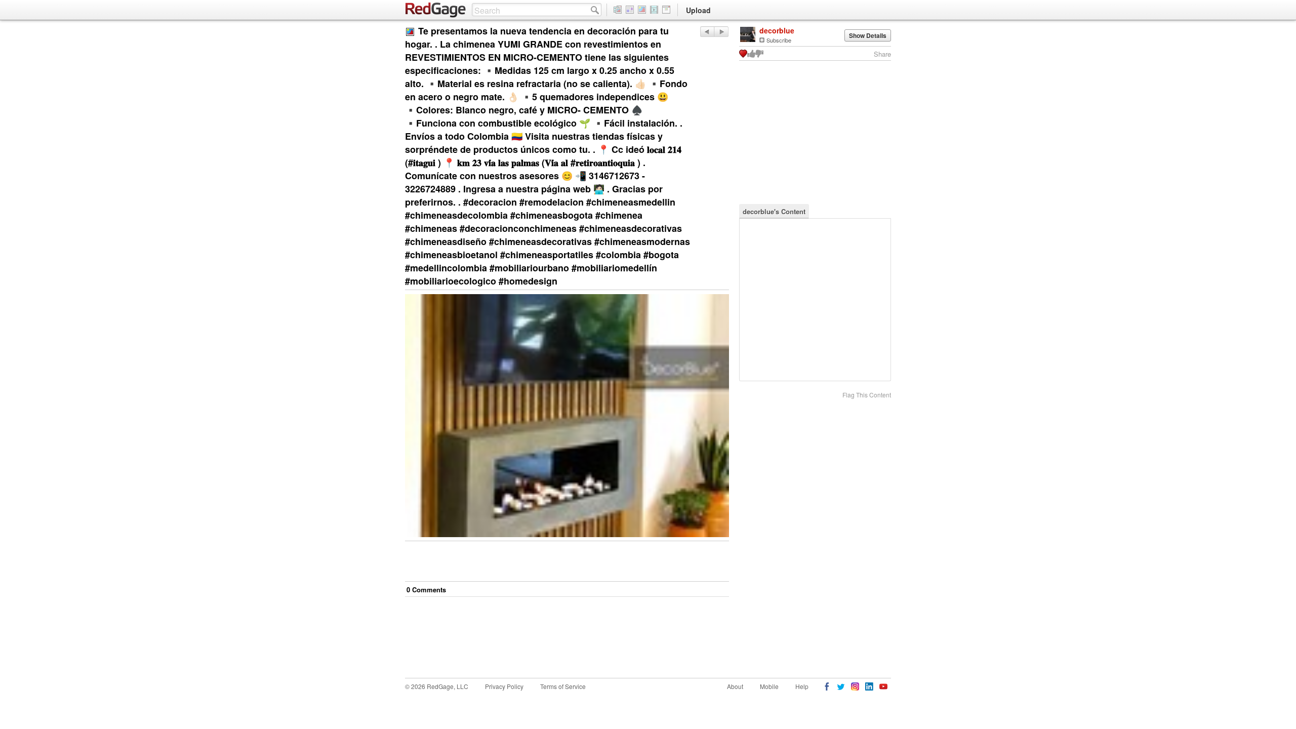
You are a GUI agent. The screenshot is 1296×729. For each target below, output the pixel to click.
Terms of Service (563, 686)
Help (801, 686)
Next (707, 31)
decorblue (776, 30)
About (735, 686)
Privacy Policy (504, 686)
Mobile (769, 686)
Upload (698, 10)
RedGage (436, 10)
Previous (721, 31)
